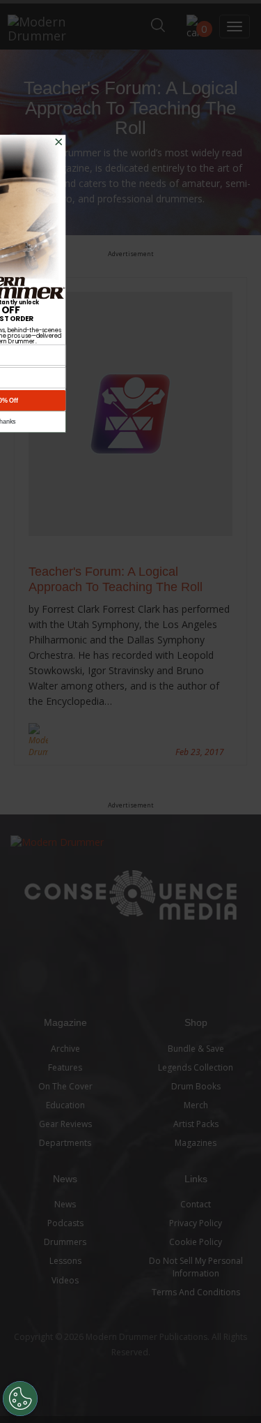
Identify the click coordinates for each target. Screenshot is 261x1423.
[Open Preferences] (20, 1398)
